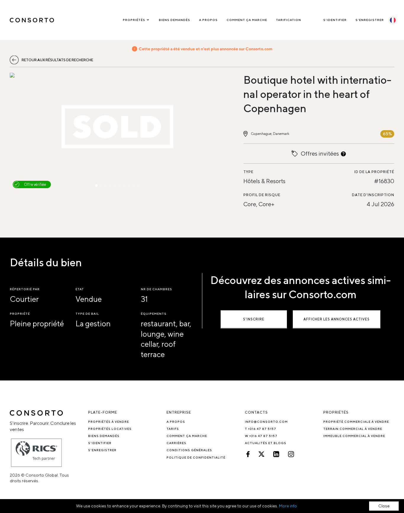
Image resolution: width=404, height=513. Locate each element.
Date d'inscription (373, 195)
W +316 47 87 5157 (261, 436)
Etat (79, 289)
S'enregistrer (369, 20)
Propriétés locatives (110, 428)
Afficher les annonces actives (336, 319)
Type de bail (87, 313)
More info (288, 506)
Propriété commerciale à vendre (356, 421)
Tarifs (173, 428)
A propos (208, 20)
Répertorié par (25, 289)
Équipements (154, 313)
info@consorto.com (266, 421)
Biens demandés (174, 20)
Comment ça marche (247, 20)
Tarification (288, 20)
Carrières (176, 443)
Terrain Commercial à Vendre (352, 428)
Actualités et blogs (265, 443)
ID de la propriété (374, 172)
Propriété (20, 313)
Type (248, 172)
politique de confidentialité (196, 457)
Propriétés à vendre (108, 421)
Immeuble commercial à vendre (354, 436)
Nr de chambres (156, 289)
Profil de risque (261, 195)
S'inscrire (253, 319)
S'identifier (335, 20)
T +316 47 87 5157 (260, 428)
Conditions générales (189, 450)
